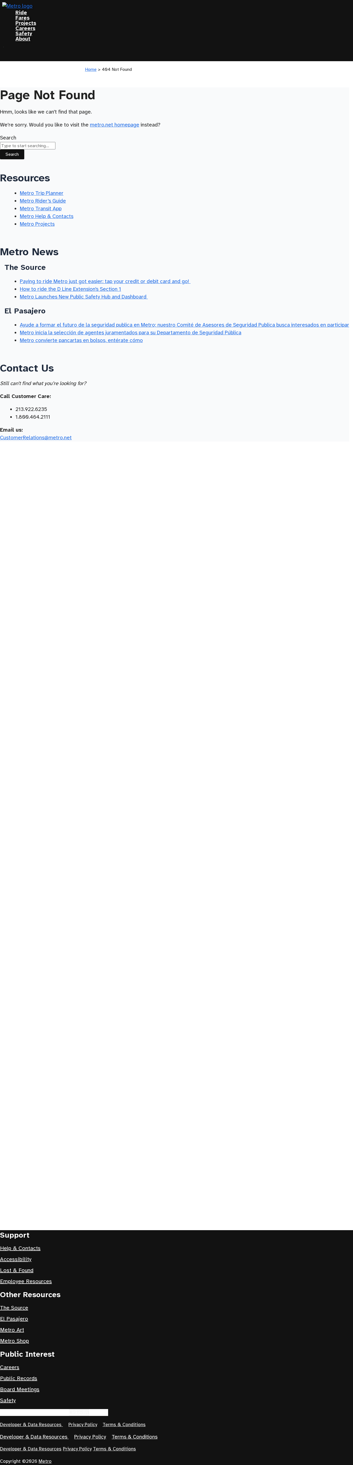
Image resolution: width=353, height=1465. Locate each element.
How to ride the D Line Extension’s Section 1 (70, 289)
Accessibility (15, 1259)
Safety (23, 33)
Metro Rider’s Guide (43, 200)
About (22, 38)
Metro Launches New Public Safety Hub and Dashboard (84, 296)
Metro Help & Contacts (46, 216)
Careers (25, 28)
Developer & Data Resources (31, 1425)
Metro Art (12, 1329)
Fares (22, 17)
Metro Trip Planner (41, 193)
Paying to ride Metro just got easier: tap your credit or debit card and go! (105, 281)
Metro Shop (14, 1340)
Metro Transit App (40, 208)
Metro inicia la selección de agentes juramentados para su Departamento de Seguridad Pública (130, 332)
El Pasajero (14, 1318)
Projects (25, 23)
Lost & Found (16, 1270)
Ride (21, 12)
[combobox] (27, 145)
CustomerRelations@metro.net (36, 437)
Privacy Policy (82, 1425)
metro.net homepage (114, 124)
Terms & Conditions (124, 1425)
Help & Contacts (20, 1248)
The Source (14, 1307)
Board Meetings (19, 1389)
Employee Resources (26, 1281)
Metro (45, 1461)
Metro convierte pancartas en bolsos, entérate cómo (81, 340)
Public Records (18, 1378)
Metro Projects (37, 224)
